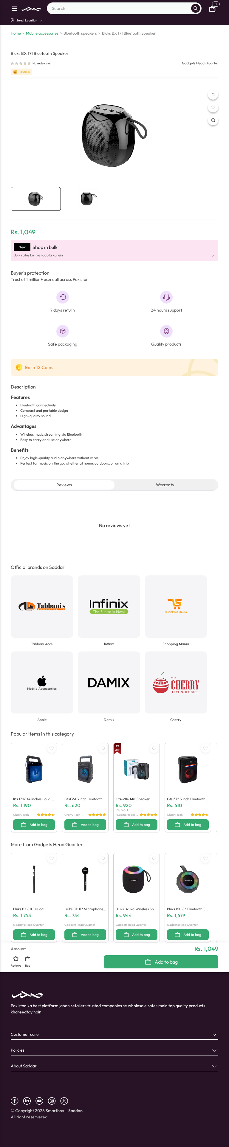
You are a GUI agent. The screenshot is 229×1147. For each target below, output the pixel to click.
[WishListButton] (213, 107)
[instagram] (54, 1101)
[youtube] (41, 1101)
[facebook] (17, 1101)
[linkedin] (29, 1101)
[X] (66, 1101)
